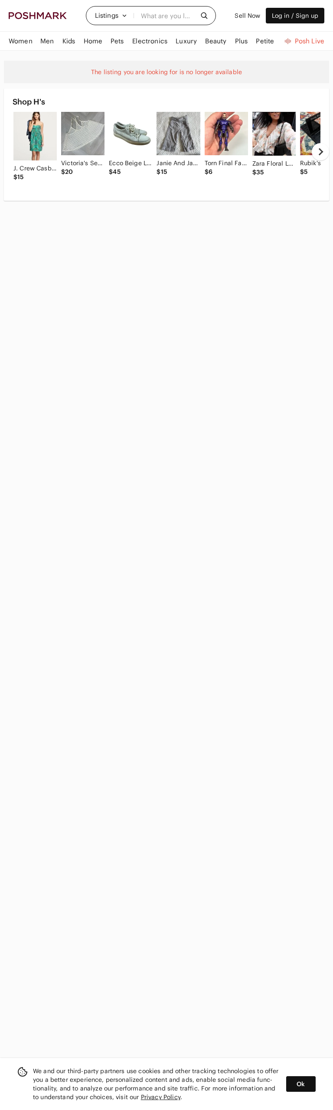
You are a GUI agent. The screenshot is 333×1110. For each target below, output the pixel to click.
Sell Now (247, 16)
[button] (111, 15)
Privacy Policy (160, 1097)
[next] (320, 151)
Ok (301, 1084)
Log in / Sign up (295, 16)
